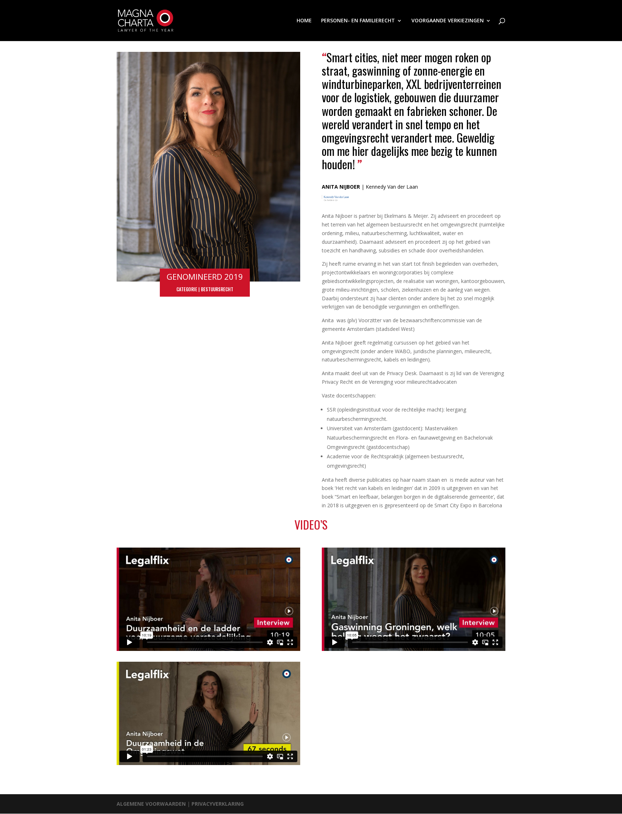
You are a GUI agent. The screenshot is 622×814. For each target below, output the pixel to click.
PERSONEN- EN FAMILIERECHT (358, 21)
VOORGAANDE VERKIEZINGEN (447, 21)
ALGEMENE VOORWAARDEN (152, 803)
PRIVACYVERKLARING (217, 803)
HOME (304, 21)
